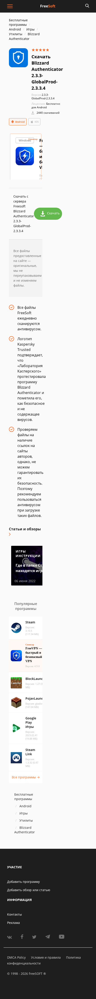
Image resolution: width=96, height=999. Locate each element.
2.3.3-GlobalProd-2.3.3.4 (42, 96)
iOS (37, 121)
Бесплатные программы (18, 22)
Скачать (53, 213)
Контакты (14, 914)
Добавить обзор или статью (28, 890)
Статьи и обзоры (25, 529)
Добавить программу (23, 881)
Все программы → (26, 777)
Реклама (13, 923)
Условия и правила (46, 957)
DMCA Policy (16, 957)
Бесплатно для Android (45, 105)
